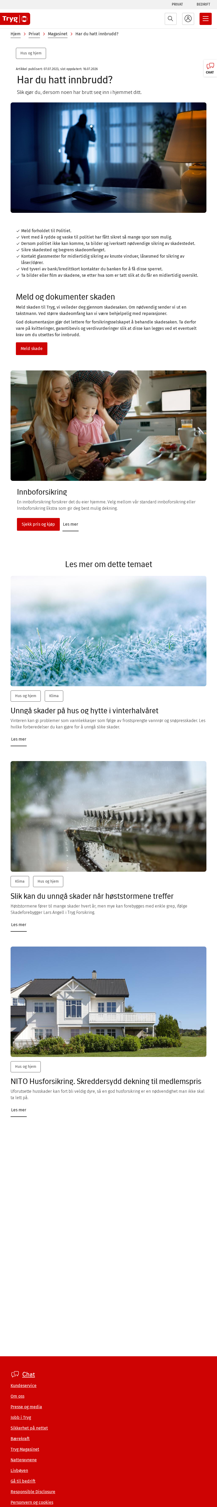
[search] (171, 19)
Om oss (17, 1396)
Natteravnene (24, 1459)
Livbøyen (19, 1470)
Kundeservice (24, 1385)
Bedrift (203, 4)
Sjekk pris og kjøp (38, 524)
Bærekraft (20, 1438)
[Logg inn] (188, 19)
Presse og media (26, 1406)
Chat (28, 1374)
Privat (177, 4)
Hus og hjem (31, 53)
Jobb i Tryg (21, 1417)
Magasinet (57, 33)
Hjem (16, 33)
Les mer (70, 524)
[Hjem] (15, 19)
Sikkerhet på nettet (29, 1428)
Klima (54, 696)
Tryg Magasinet (25, 1449)
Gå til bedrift (23, 1481)
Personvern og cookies (32, 1502)
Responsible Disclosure (33, 1491)
